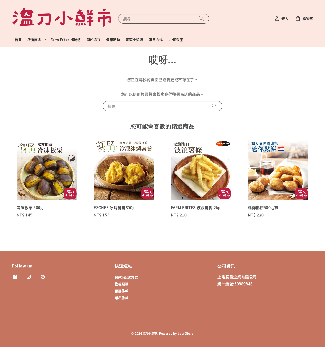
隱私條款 (121, 297)
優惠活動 (113, 39)
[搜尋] (201, 18)
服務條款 (121, 290)
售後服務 (121, 284)
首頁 (18, 39)
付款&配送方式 (126, 277)
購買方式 (155, 39)
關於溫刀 (93, 39)
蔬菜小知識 (134, 39)
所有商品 (34, 39)
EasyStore (185, 333)
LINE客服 (175, 39)
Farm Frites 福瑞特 (66, 39)
